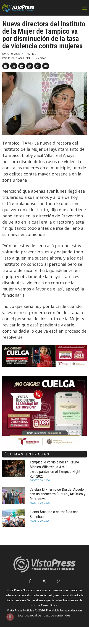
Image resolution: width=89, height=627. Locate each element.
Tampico (31, 53)
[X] (13, 66)
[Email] (45, 66)
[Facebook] (5, 66)
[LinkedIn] (21, 66)
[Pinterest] (37, 66)
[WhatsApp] (29, 66)
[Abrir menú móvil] (84, 8)
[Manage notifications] (10, 617)
